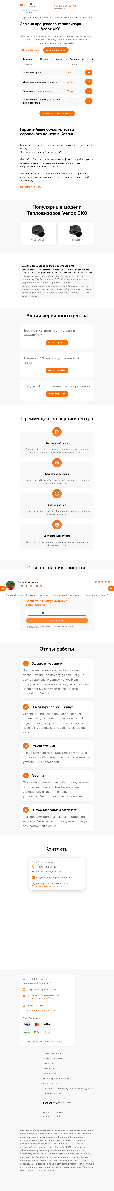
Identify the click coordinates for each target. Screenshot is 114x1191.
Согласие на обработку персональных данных (68, 1088)
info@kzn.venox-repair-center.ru (53, 877)
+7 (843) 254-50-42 (64, 5)
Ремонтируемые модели (56, 1078)
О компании (49, 1073)
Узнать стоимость (57, 50)
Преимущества (77, 59)
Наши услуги (50, 1083)
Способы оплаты (52, 1093)
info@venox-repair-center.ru (41, 989)
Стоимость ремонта (53, 1053)
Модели (44, 59)
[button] (3, 588)
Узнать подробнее (56, 342)
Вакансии (48, 1068)
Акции (59, 59)
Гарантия (27, 59)
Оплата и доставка (53, 1058)
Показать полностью (31, 186)
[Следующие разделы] (92, 59)
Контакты (48, 1063)
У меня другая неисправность (57, 113)
